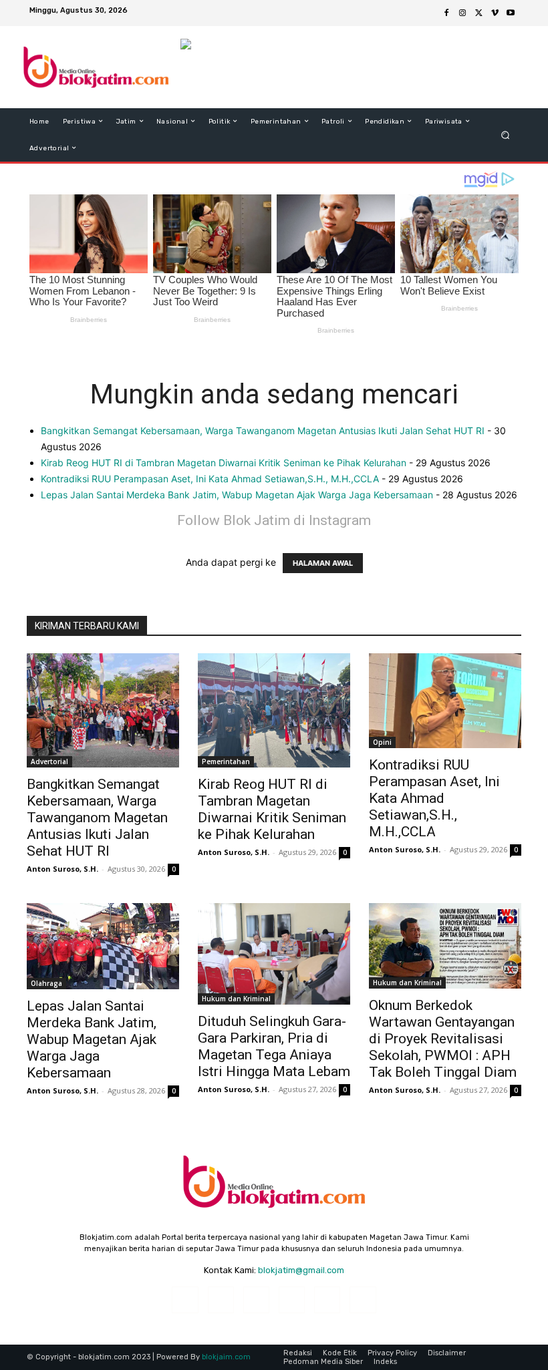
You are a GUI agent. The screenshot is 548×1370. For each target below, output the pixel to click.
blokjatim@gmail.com (301, 1270)
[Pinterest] (292, 1300)
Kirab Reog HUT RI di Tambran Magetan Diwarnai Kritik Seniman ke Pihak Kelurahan (223, 462)
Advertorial (49, 761)
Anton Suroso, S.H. (62, 869)
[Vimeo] (495, 13)
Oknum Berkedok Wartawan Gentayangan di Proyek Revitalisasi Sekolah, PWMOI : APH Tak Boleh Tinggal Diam (443, 1038)
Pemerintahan (226, 761)
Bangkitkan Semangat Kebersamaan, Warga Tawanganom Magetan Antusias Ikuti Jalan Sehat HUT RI (263, 430)
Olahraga (46, 983)
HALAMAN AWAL (323, 563)
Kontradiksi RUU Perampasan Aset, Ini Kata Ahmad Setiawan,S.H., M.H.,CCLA (210, 478)
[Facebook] (446, 13)
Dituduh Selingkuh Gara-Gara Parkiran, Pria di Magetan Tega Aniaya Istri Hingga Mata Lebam (274, 1046)
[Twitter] (478, 13)
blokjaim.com (226, 1357)
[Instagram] (462, 13)
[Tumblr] (327, 1300)
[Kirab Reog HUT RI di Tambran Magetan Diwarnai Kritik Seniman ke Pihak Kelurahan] (274, 710)
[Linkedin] (256, 1300)
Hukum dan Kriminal (236, 998)
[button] (506, 135)
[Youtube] (511, 13)
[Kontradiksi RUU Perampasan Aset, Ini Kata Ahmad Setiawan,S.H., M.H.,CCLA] (445, 700)
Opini (382, 742)
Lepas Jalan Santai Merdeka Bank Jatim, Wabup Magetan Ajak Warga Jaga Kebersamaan (237, 494)
